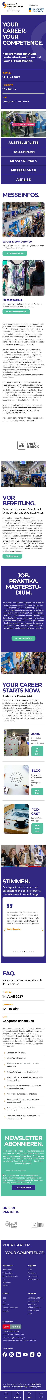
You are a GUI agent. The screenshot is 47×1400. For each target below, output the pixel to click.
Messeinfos (7, 1270)
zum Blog (37, 791)
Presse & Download (10, 1308)
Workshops (32, 1273)
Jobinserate (19, 362)
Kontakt (6, 1311)
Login (30, 1314)
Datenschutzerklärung (19, 1387)
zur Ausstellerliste (23, 638)
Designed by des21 (35, 1387)
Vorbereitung (12, 556)
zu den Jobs (37, 751)
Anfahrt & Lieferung (35, 1298)
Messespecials (33, 1280)
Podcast (6, 1304)
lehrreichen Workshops (27, 408)
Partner (5, 1286)
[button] (4, 929)
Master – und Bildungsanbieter (34, 1305)
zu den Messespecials (16, 312)
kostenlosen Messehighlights (21, 410)
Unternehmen (33, 1301)
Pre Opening (32, 1276)
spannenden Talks (10, 408)
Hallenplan (7, 1282)
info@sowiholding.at (16, 1338)
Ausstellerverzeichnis (10, 1277)
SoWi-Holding (36, 1384)
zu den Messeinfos (14, 253)
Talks (30, 1270)
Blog (36, 770)
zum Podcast (37, 828)
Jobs (35, 734)
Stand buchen (33, 1311)
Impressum (6, 1387)
